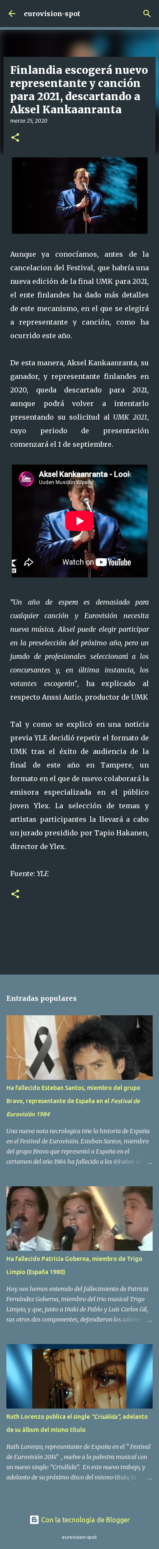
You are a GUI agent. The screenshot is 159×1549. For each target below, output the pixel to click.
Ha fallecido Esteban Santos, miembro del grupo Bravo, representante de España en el (73, 1101)
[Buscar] (147, 13)
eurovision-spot (52, 13)
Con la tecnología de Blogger (84, 1520)
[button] (15, 138)
